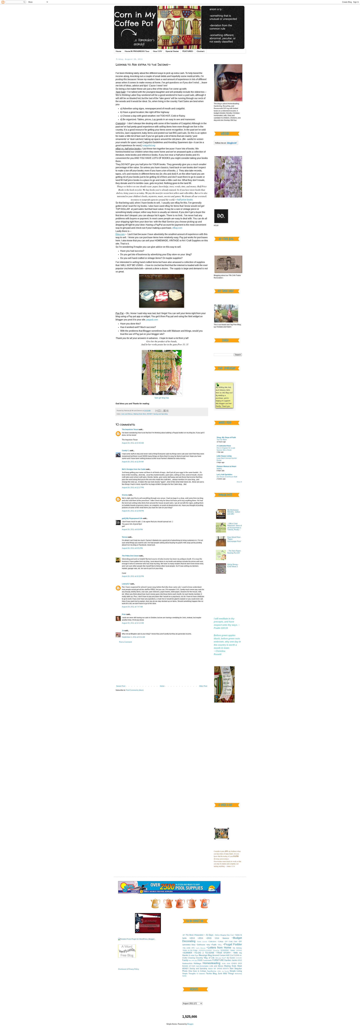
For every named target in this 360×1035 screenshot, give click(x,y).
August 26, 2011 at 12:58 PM (133, 511)
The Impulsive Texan (130, 429)
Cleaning (191, 958)
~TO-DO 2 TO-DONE (204, 953)
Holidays (197, 963)
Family (185, 960)
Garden (227, 960)
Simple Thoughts (189, 974)
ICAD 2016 (226, 963)
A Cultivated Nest (224, 446)
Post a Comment (125, 642)
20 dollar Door (193, 955)
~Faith (213, 944)
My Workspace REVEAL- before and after (233, 512)
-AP (183, 935)
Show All (239, 482)
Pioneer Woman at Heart (226, 466)
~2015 (209, 938)
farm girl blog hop (162, 398)
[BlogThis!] (159, 410)
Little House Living (224, 456)
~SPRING (239, 950)
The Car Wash (222, 439)
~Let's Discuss (200, 948)
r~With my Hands (223, 971)
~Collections (212, 941)
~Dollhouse (200, 945)
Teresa (124, 537)
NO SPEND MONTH (221, 968)
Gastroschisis (187, 963)
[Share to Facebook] (164, 410)
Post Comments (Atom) (135, 690)
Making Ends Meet (139, 414)
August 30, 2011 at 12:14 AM (133, 623)
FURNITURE (218, 960)
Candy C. (125, 451)
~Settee (232, 950)
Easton (232, 958)
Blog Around (213, 955)
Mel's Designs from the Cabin (133, 469)
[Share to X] (162, 410)
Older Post (203, 686)
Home (118, 51)
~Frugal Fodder (232, 944)
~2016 (216, 938)
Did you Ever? (220, 958)
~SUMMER (187, 953)
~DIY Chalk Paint (230, 941)
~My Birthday (237, 948)
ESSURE (239, 958)
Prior (124, 614)
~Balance (225, 938)
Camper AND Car (226, 955)
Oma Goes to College (197, 971)
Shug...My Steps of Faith (226, 437)
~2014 (200, 938)
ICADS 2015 (236, 963)
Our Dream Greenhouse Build (227, 477)
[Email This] (156, 410)
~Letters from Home (218, 947)
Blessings (203, 955)
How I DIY (157, 51)
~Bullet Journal (202, 941)
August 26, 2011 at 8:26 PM (132, 529)
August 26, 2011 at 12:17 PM (133, 487)
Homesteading (211, 963)
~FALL (220, 945)
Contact (200, 51)
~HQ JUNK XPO (188, 948)
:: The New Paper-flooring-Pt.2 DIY (234, 552)
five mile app (193, 960)
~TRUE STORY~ (223, 953)
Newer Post (120, 686)
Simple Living (236, 971)
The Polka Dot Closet (130, 556)
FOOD (200, 960)
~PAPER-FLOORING (205, 950)
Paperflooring (211, 971)
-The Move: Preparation (194, 935)
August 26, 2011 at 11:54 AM (133, 462)
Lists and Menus (127, 414)
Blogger (190, 1024)
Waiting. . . (220, 468)
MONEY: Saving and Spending (157, 414)
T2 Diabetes (200, 973)
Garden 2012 (237, 960)
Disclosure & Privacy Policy (128, 969)
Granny (125, 495)
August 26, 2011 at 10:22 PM (133, 576)
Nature (210, 968)
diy (228, 958)
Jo (123, 631)
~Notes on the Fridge (190, 950)
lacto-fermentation (202, 966)
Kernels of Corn (188, 966)
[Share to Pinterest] (167, 410)
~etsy (208, 945)
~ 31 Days (208, 935)
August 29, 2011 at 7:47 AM (132, 607)
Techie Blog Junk (214, 973)
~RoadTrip (215, 950)
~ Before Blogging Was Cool (223, 935)
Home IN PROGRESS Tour (137, 51)
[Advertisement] (162, 664)
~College (220, 941)
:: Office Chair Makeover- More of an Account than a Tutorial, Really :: (234, 527)
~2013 (192, 938)
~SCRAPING (224, 950)
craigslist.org (149, 145)
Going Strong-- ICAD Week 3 (233, 565)
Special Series (172, 51)
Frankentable (207, 960)
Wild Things (228, 973)
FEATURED (187, 51)
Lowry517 (126, 584)
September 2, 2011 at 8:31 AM (133, 637)
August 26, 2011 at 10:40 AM (133, 443)
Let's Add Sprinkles (224, 475)
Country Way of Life (205, 958)
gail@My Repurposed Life (132, 518)
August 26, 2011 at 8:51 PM (132, 548)
